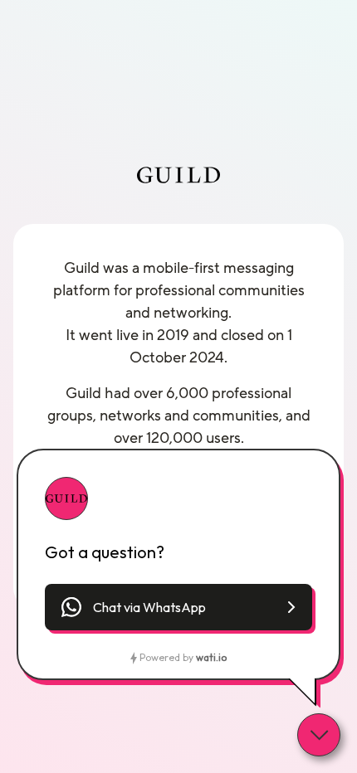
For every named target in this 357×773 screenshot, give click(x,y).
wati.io (211, 657)
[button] (178, 607)
